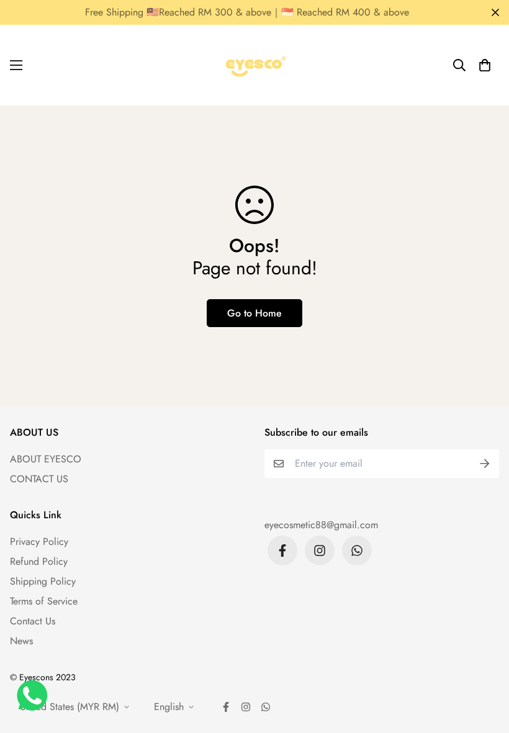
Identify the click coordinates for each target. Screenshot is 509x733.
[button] (485, 65)
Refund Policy (39, 561)
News (21, 641)
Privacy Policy (39, 541)
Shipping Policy (43, 581)
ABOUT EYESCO (45, 459)
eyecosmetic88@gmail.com (321, 525)
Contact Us (32, 621)
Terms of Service (44, 601)
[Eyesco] (254, 65)
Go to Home (254, 313)
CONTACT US (39, 479)
